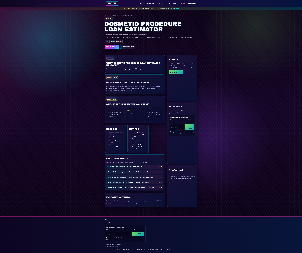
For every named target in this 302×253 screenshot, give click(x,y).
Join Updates (190, 127)
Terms (172, 8)
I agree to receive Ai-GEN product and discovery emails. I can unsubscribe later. (182, 132)
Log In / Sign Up (192, 3)
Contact (168, 249)
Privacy (143, 249)
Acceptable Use (150, 249)
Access (128, 249)
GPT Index (172, 3)
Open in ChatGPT (111, 46)
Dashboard (133, 249)
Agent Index (150, 3)
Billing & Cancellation (160, 249)
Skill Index (161, 3)
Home (140, 3)
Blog (124, 249)
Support (177, 8)
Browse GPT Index (128, 46)
